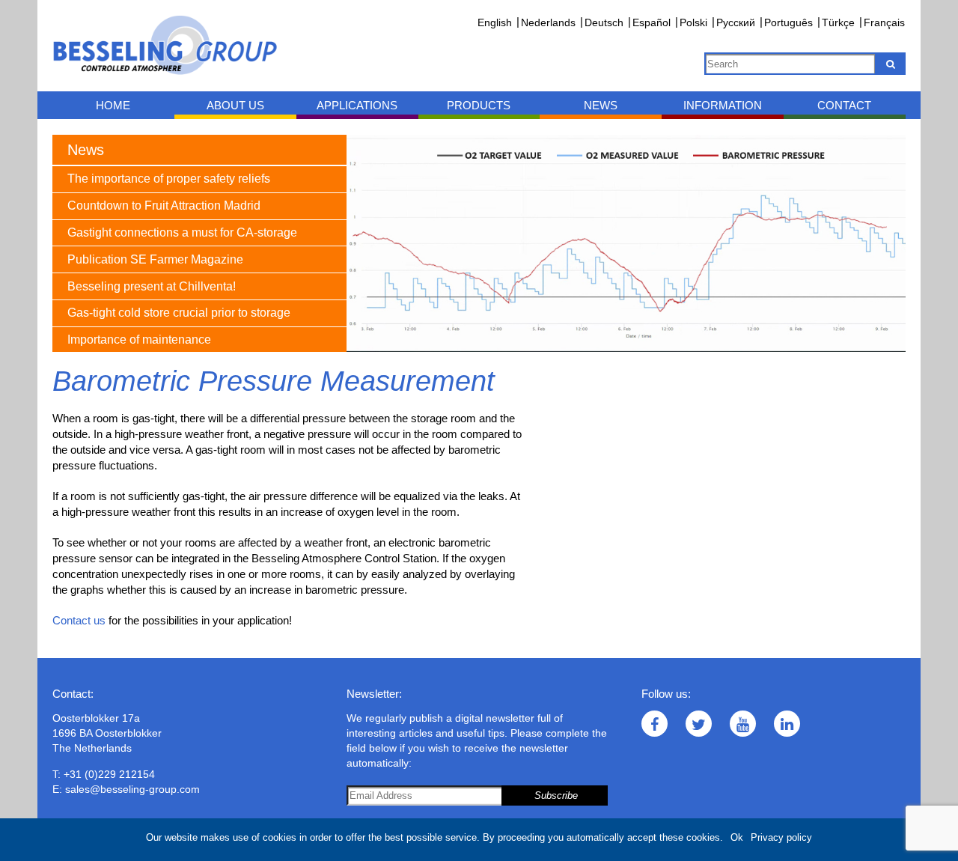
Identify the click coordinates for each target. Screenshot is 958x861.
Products (478, 105)
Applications (357, 105)
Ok (736, 837)
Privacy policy (781, 837)
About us (235, 105)
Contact (844, 105)
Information (722, 105)
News (600, 105)
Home (113, 105)
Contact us (79, 620)
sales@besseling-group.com (132, 789)
